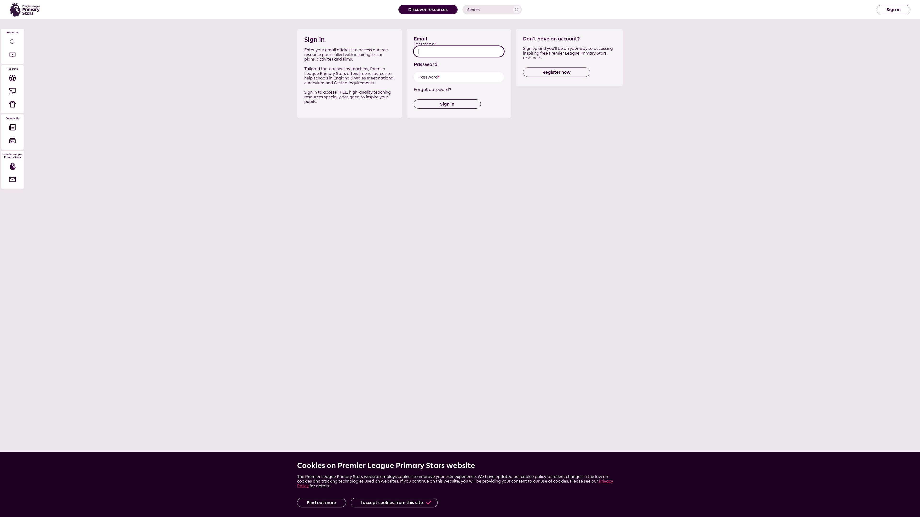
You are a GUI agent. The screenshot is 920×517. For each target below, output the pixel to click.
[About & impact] (12, 166)
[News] (12, 127)
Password (425, 64)
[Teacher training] (12, 91)
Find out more (321, 502)
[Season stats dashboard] (12, 77)
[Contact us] (12, 179)
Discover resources (428, 9)
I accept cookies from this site (392, 502)
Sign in (893, 9)
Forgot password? (432, 89)
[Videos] (12, 55)
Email (420, 39)
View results (517, 9)
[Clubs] (12, 104)
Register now (556, 72)
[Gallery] (12, 140)
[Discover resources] (12, 41)
